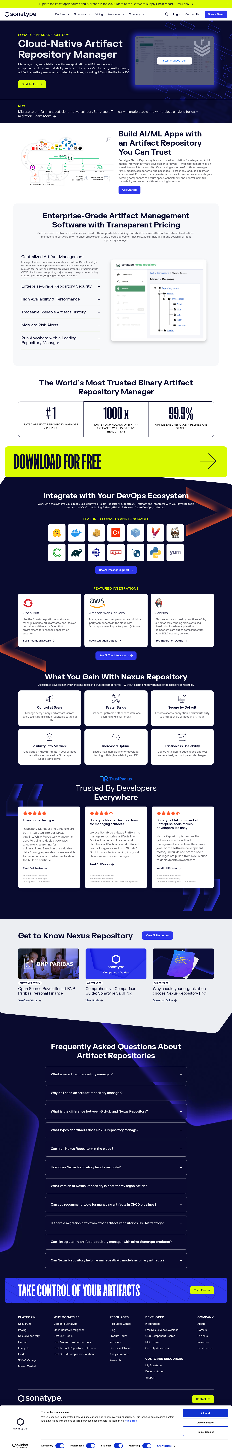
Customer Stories (120, 1348)
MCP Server (152, 1342)
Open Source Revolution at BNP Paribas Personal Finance (46, 991)
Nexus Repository (29, 1336)
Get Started (129, 189)
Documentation (154, 1371)
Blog (112, 1330)
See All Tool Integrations (114, 655)
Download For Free (57, 461)
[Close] (227, 3)
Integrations (152, 1323)
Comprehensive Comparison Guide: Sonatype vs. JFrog (111, 991)
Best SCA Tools (63, 1336)
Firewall (22, 1342)
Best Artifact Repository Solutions (74, 1348)
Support (150, 1377)
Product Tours (118, 1336)
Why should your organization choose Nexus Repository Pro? (180, 991)
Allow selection (205, 1422)
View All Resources (157, 935)
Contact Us (203, 1399)
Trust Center (205, 1348)
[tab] (60, 267)
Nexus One (24, 1323)
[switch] (90, 1445)
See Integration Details (37, 640)
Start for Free (30, 84)
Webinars (115, 1342)
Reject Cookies (205, 1432)
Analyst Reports (119, 1354)
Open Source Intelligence (69, 1330)
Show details (164, 1445)
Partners (202, 1336)
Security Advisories (157, 1348)
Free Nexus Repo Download (161, 1330)
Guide (21, 1354)
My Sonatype (153, 1365)
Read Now (183, 4)
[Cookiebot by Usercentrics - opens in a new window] (20, 1445)
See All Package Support (114, 570)
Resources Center (120, 1323)
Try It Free (200, 1290)
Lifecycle (23, 1348)
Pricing (99, 14)
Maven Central (27, 1366)
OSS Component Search (160, 1336)
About (201, 1323)
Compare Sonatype (65, 1323)
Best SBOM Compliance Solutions (74, 1354)
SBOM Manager (27, 1360)
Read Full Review (33, 868)
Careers (202, 1330)
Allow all (205, 1413)
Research (115, 1360)
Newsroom (203, 1342)
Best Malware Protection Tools (72, 1342)
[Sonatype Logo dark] (20, 16)
